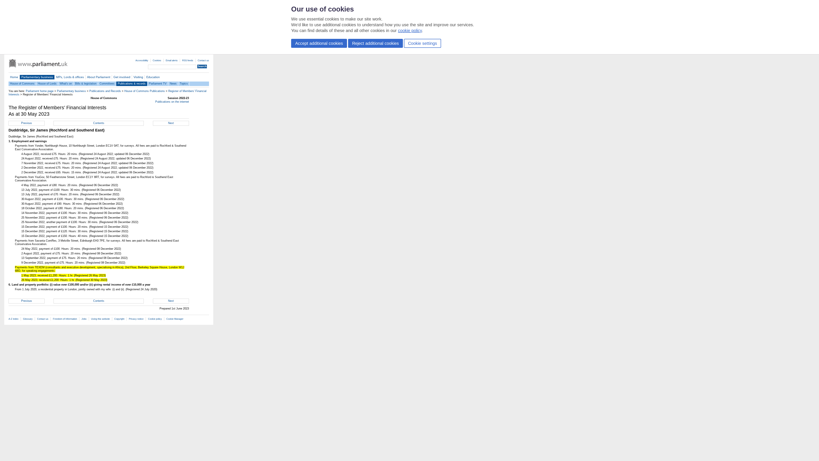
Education (153, 77)
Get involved (121, 77)
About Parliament (98, 77)
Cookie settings (422, 43)
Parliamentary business (37, 77)
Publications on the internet (172, 101)
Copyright (119, 319)
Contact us (203, 60)
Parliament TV (158, 83)
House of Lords (47, 83)
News (173, 83)
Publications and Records (105, 91)
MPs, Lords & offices (70, 77)
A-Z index (14, 319)
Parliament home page (40, 91)
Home (14, 77)
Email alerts (172, 60)
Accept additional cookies (319, 43)
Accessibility (141, 60)
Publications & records (132, 83)
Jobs (84, 319)
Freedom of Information (65, 319)
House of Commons (22, 83)
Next (171, 123)
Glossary (28, 319)
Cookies (157, 60)
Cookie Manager (174, 319)
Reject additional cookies (375, 43)
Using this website (100, 319)
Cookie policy (155, 319)
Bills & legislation (85, 83)
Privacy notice (136, 319)
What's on (66, 83)
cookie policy (410, 30)
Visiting (138, 77)
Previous (26, 123)
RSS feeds (187, 60)
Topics (184, 83)
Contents (98, 123)
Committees (107, 83)
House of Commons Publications (144, 91)
